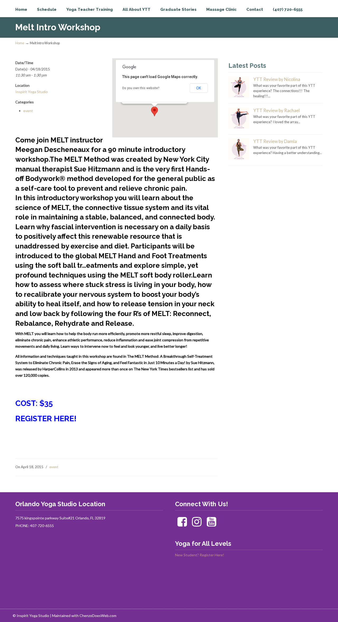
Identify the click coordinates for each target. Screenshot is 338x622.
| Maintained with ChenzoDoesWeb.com (83, 615)
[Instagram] (197, 524)
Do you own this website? (140, 88)
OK (198, 88)
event (28, 110)
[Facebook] (182, 524)
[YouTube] (212, 524)
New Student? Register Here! (199, 555)
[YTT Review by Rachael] (239, 127)
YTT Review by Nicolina (276, 79)
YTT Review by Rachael (276, 110)
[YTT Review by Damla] (239, 158)
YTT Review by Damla (275, 141)
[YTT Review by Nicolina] (239, 96)
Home (19, 43)
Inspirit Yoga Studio (37, 15)
